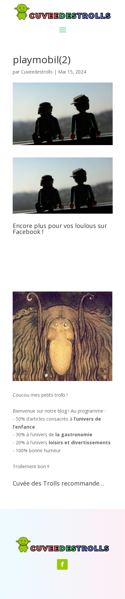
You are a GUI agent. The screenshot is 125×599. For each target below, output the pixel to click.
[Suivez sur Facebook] (62, 564)
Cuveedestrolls (37, 72)
